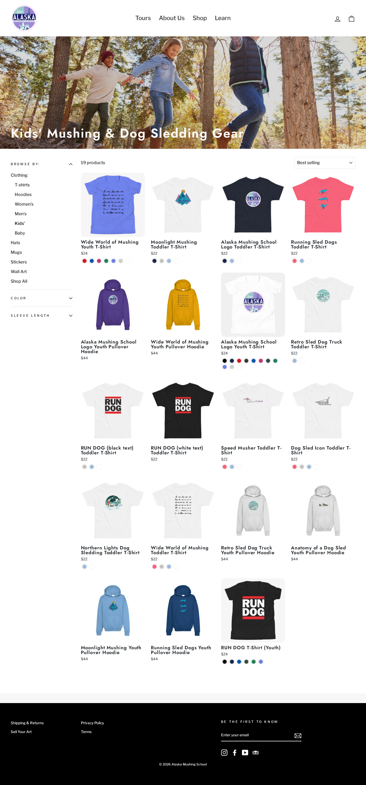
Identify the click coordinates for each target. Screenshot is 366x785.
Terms (86, 732)
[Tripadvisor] (255, 752)
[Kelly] (106, 260)
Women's (24, 204)
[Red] (84, 260)
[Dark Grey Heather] (246, 360)
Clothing (19, 175)
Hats (15, 242)
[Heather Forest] (268, 360)
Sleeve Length (30, 316)
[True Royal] (91, 260)
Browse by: (25, 164)
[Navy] (154, 260)
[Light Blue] (168, 260)
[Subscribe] (297, 735)
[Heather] (161, 260)
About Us (172, 17)
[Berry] (99, 260)
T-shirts (22, 184)
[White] (127, 260)
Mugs (16, 252)
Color (19, 298)
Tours (143, 17)
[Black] (224, 360)
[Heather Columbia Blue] (113, 260)
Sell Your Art (21, 732)
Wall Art (19, 271)
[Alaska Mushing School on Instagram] (224, 752)
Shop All (19, 281)
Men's (21, 213)
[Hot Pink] (294, 260)
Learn (223, 17)
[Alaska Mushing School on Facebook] (234, 752)
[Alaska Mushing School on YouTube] (245, 752)
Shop (200, 17)
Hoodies (23, 194)
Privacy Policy (92, 723)
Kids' (20, 223)
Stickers (19, 262)
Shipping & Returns (27, 723)
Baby (20, 233)
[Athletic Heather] (120, 260)
